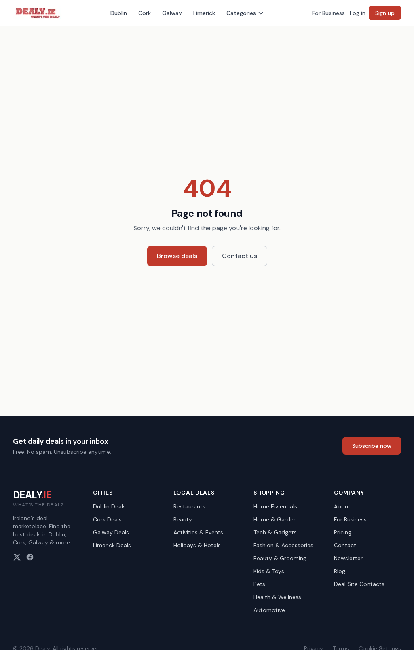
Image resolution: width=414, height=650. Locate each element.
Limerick (204, 13)
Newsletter (348, 558)
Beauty (182, 519)
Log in (357, 13)
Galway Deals (111, 532)
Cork (144, 13)
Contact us (239, 256)
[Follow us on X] (17, 557)
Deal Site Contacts (359, 584)
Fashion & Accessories (283, 545)
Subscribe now (371, 445)
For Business (328, 13)
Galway (172, 13)
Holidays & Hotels (197, 545)
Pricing (342, 532)
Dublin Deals (109, 506)
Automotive (269, 610)
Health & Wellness (277, 597)
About (342, 506)
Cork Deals (107, 519)
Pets (259, 584)
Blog (339, 571)
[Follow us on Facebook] (30, 557)
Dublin (118, 13)
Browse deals (177, 256)
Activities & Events (198, 532)
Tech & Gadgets (275, 532)
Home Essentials (275, 506)
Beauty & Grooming (279, 558)
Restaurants (189, 506)
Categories (241, 13)
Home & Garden (275, 519)
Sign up (385, 13)
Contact (345, 545)
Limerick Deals (112, 545)
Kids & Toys (268, 571)
